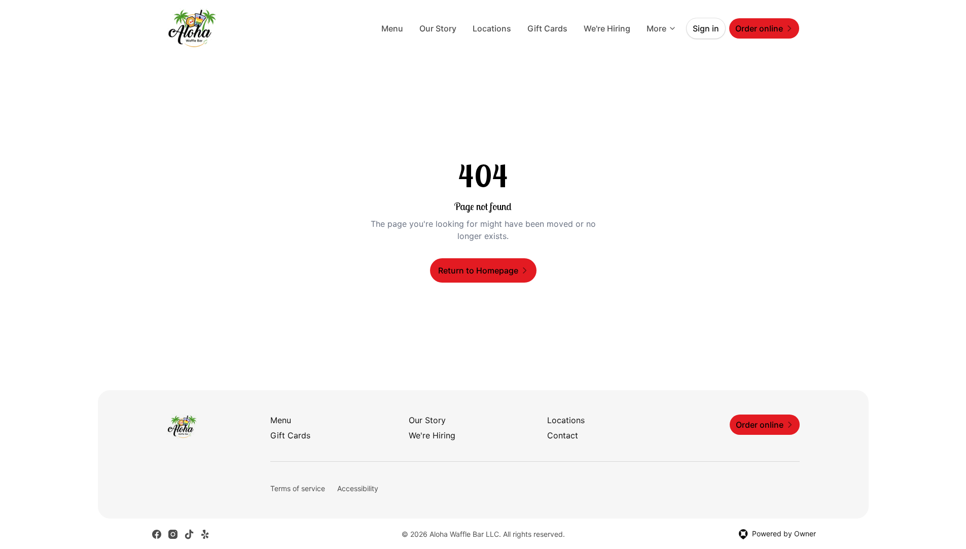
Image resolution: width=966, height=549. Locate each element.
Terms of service (297, 488)
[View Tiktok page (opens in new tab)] (189, 534)
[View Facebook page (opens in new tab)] (157, 534)
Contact (562, 435)
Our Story (437, 28)
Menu (392, 28)
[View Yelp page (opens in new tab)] (205, 534)
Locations (492, 28)
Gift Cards (547, 28)
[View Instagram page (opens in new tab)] (173, 534)
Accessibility (357, 488)
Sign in (706, 28)
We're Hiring (607, 28)
